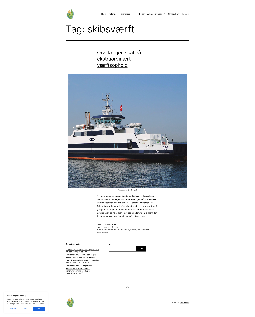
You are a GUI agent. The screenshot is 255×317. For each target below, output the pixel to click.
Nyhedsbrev (173, 14)
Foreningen (125, 14)
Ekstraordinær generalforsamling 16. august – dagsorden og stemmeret (81, 256)
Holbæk (133, 230)
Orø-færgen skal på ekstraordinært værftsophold (119, 59)
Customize (13, 309)
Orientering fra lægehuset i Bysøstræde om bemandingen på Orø (82, 250)
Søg (110, 244)
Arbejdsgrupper (154, 14)
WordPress (184, 302)
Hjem (103, 14)
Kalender (113, 14)
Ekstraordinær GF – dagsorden (79, 266)
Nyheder (141, 14)
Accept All (39, 309)
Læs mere (140, 216)
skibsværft (145, 230)
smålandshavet (102, 232)
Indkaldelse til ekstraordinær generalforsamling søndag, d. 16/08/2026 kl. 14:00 (78, 271)
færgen (126, 230)
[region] (26, 302)
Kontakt (185, 14)
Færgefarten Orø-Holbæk (113, 230)
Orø (138, 230)
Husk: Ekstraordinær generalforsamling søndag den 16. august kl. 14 (82, 261)
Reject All (26, 309)
